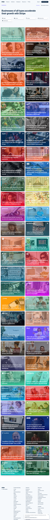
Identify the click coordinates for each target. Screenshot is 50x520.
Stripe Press (40, 512)
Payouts (15, 515)
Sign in (38, 1)
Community (40, 493)
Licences (39, 499)
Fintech (27, 509)
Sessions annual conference (42, 494)
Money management (29, 502)
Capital (15, 494)
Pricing (29, 1)
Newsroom (40, 510)
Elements (15, 502)
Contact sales (44, 1)
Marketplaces (28, 501)
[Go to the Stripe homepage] (3, 487)
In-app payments (29, 500)
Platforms (27, 504)
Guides (39, 489)
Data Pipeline (16, 501)
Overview (38, 5)
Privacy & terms (40, 496)
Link (14, 509)
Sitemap (39, 501)
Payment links (16, 512)
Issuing (15, 508)
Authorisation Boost (17, 491)
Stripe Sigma (16, 519)
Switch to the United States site (30, 517)
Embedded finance (29, 496)
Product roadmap (41, 507)
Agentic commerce (29, 491)
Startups (27, 490)
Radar (15, 516)
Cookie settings (40, 502)
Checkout (15, 496)
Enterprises (28, 489)
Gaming (27, 511)
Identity (15, 505)
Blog (38, 491)
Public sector (28, 519)
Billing (15, 493)
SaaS (26, 505)
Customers (4, 5)
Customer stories (41, 490)
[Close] (48, 515)
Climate (15, 497)
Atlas (14, 490)
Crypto (15, 500)
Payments (15, 513)
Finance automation (29, 497)
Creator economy (29, 508)
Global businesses (29, 498)
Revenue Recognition (17, 517)
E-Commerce (28, 494)
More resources (40, 504)
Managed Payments (17, 511)
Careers (39, 509)
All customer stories (44, 5)
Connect (15, 498)
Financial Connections (17, 504)
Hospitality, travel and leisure (30, 512)
